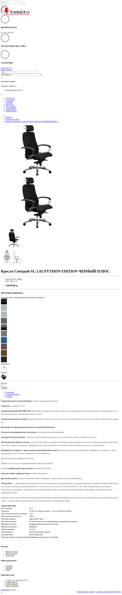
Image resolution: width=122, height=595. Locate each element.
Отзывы (9, 397)
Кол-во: (4, 383)
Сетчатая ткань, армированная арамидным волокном (22, 297)
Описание (10, 392)
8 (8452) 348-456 (12, 584)
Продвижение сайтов (85, 592)
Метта (20, 279)
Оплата (8, 570)
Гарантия (9, 568)
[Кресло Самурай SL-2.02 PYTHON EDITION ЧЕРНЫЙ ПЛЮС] (35, 176)
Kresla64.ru (5, 590)
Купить (4, 388)
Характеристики (12, 394)
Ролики (4, 372)
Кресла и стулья (12, 119)
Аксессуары (10, 555)
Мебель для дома (12, 552)
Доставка (9, 566)
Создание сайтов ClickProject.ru (108, 592)
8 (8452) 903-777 (12, 582)
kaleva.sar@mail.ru (12, 586)
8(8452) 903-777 (6, 68)
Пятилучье (5, 364)
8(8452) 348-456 (6, 70)
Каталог (9, 117)
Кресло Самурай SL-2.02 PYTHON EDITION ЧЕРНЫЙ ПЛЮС (32, 122)
